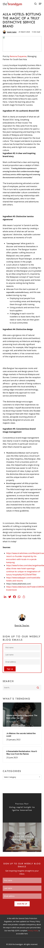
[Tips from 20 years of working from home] (22, 837)
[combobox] (22, 777)
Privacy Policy (33, 930)
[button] (40, 4)
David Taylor (12, 32)
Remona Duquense (18, 56)
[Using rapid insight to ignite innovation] (22, 808)
